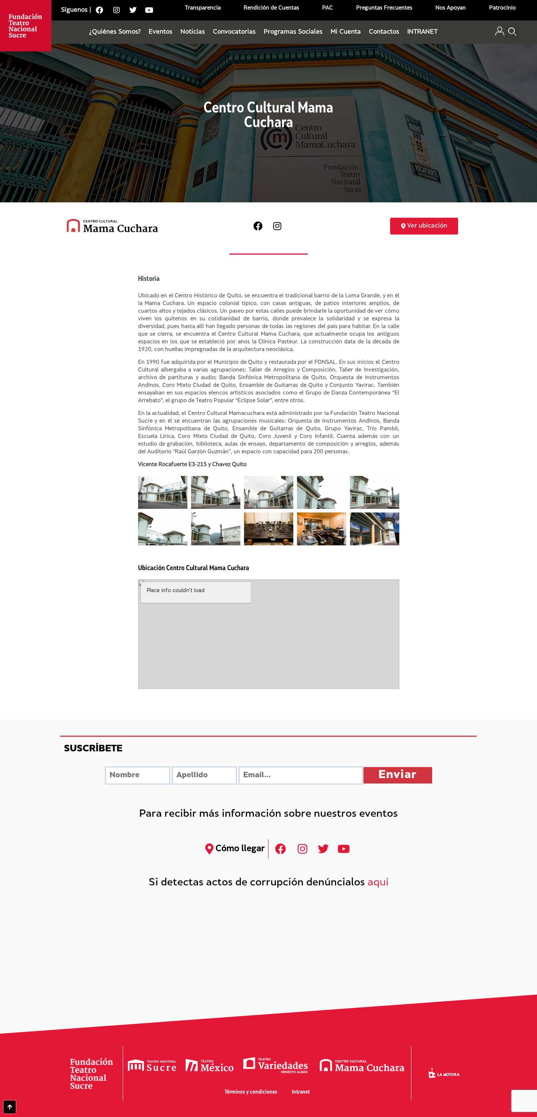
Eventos (160, 32)
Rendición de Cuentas (271, 8)
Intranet (301, 1092)
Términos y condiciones (251, 1092)
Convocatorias (234, 32)
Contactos (384, 32)
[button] (512, 32)
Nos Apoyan (450, 8)
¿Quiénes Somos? (115, 32)
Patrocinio (502, 8)
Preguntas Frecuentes (384, 8)
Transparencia (203, 8)
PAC (327, 8)
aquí (378, 883)
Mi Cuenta (346, 32)
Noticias (192, 32)
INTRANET (422, 32)
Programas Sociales (293, 32)
